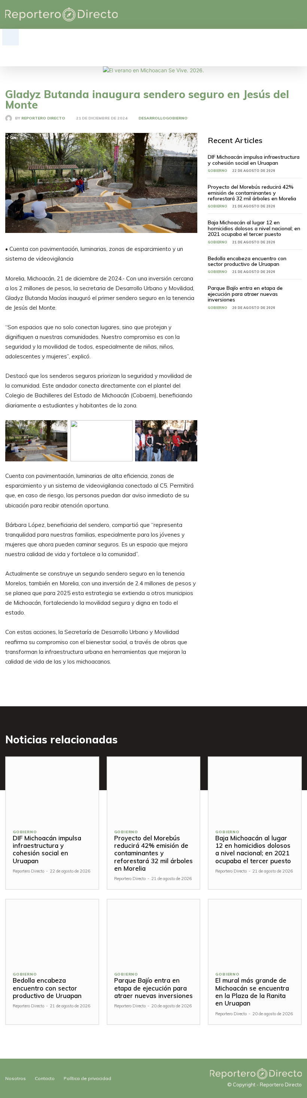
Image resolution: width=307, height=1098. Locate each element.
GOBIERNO (177, 118)
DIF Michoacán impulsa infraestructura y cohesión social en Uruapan (254, 160)
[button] (10, 37)
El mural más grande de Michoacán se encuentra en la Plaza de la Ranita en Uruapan (252, 991)
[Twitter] (286, 14)
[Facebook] (263, 14)
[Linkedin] (275, 14)
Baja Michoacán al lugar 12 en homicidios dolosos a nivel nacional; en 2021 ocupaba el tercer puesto (254, 228)
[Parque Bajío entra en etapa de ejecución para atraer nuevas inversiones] (153, 932)
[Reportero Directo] (10, 118)
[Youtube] (298, 14)
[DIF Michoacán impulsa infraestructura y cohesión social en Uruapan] (52, 789)
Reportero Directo (43, 118)
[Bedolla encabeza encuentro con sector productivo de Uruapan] (52, 932)
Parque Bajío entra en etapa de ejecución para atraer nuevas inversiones (245, 294)
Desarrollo (152, 118)
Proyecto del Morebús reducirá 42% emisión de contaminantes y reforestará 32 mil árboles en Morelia (252, 192)
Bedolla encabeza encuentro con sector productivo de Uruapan (247, 261)
